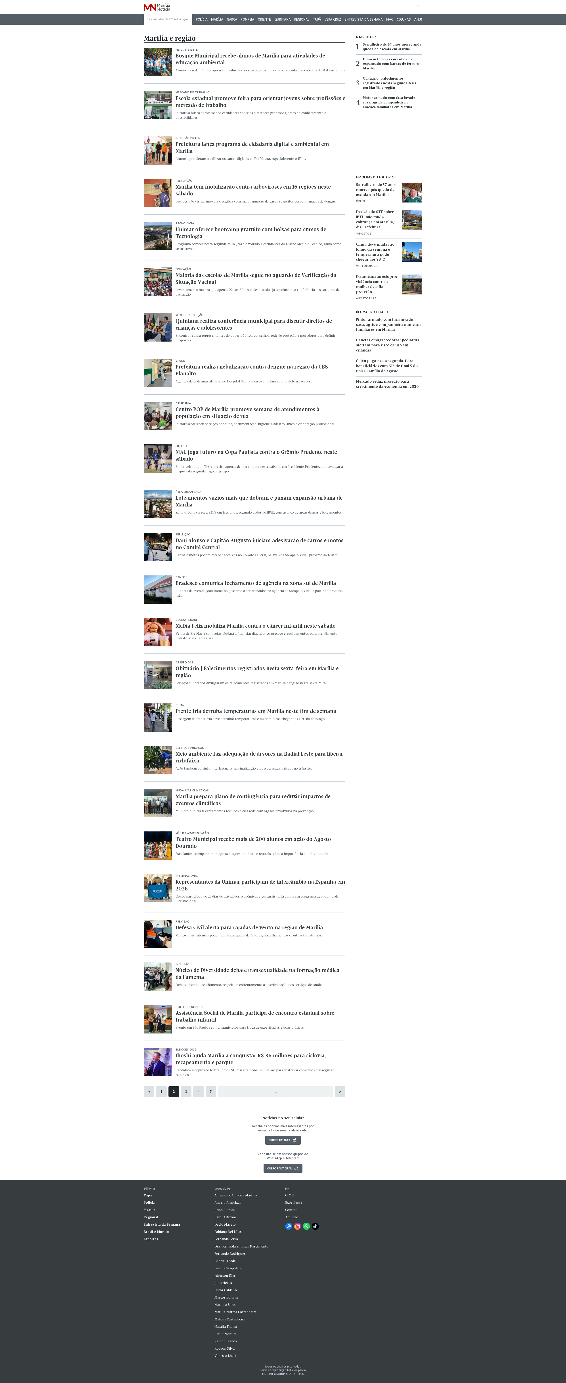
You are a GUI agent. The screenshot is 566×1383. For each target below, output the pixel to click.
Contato (291, 1210)
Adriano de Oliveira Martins (235, 1195)
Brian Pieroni (224, 1210)
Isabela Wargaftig (228, 1268)
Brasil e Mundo (156, 1232)
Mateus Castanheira (229, 1319)
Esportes (151, 1239)
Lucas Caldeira (225, 1290)
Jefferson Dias (225, 1276)
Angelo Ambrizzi (227, 1203)
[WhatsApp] (306, 1226)
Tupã (317, 19)
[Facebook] (288, 1226)
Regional (301, 19)
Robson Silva (224, 1349)
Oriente (264, 19)
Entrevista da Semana (364, 19)
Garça (232, 19)
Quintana (282, 19)
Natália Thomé (225, 1327)
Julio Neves (223, 1283)
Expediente (293, 1203)
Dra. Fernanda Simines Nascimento (241, 1246)
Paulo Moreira (225, 1334)
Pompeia (247, 19)
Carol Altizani (225, 1217)
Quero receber (279, 1140)
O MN (289, 1195)
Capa (148, 1195)
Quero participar (279, 1168)
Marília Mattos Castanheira (235, 1312)
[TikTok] (315, 1226)
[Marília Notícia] (157, 7)
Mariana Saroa (225, 1305)
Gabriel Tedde (225, 1261)
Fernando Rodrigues (230, 1254)
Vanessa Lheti (225, 1356)
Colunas (404, 19)
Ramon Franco (225, 1341)
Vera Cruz (333, 19)
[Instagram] (297, 1226)
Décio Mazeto (225, 1224)
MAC (389, 19)
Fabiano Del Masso (229, 1232)
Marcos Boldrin (226, 1297)
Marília (217, 19)
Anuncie (421, 19)
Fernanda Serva (226, 1239)
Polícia (202, 19)
